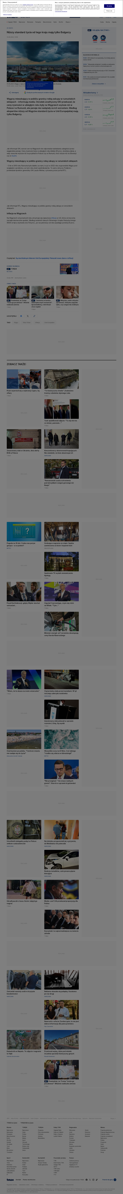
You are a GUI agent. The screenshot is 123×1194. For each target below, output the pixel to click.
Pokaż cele (109, 11)
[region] (61, 8)
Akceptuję (109, 6)
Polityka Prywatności (7, 14)
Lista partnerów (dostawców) (61, 11)
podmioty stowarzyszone (28, 4)
